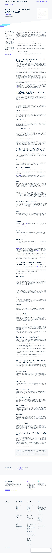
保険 (27, 523)
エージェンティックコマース (31, 505)
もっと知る (39, 17)
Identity (17, 516)
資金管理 (28, 514)
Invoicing (17, 517)
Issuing (17, 518)
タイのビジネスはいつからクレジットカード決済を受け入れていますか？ (9, 32)
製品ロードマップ (40, 517)
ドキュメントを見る (40, 487)
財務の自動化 (28, 509)
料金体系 (25, 1)
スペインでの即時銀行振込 (20, 468)
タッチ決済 (26, 223)
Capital (17, 507)
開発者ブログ (28, 545)
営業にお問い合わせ (43, 1)
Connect (17, 510)
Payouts (17, 524)
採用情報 (39, 518)
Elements (17, 514)
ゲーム (28, 520)
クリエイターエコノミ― (30, 518)
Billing (16, 506)
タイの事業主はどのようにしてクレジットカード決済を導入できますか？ (9, 35)
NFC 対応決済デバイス (24, 224)
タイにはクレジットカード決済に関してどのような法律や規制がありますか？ (9, 48)
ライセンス (39, 510)
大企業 (28, 502)
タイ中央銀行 (35, 266)
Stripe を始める (7, 14)
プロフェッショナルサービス (31, 527)
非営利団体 (28, 526)
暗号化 (17, 299)
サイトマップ (39, 511)
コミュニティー (40, 506)
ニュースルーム (40, 519)
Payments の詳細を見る (30, 489)
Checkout (17, 508)
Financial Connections (19, 515)
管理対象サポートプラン (41, 526)
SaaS (27, 516)
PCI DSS (36, 250)
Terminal (17, 529)
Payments (17, 523)
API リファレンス (29, 539)
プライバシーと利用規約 (41, 508)
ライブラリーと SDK (29, 542)
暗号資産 (17, 511)
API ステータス (29, 540)
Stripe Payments (18, 248)
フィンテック (28, 519)
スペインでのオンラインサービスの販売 (22, 467)
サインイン (37, 1)
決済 (12, 4)
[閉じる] (50, 549)
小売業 (28, 529)
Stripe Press (39, 520)
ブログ (38, 505)
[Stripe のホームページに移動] (6, 501)
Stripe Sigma (17, 527)
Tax (16, 528)
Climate (17, 509)
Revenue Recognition (19, 526)
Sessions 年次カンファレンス (42, 507)
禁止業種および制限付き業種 (42, 509)
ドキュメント (28, 538)
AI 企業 (28, 517)
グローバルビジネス (29, 510)
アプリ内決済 (28, 511)
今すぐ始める (7, 490)
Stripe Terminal (18, 175)
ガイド (38, 502)
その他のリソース (8, 4)
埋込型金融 (28, 508)
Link (16, 519)
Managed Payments (18, 520)
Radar (16, 525)
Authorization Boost (18, 505)
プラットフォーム (29, 515)
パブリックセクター (29, 528)
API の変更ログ (29, 541)
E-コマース (28, 507)
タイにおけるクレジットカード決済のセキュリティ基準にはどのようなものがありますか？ (9, 42)
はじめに (6, 29)
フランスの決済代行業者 (20, 469)
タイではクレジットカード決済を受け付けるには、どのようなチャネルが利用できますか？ (9, 39)
